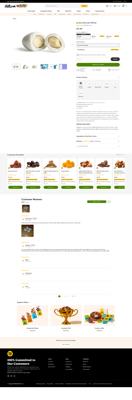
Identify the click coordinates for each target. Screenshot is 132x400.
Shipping (68, 366)
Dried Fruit (68, 11)
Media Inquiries (87, 366)
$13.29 (27, 177)
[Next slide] (6, 1)
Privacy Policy (50, 383)
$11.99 (62, 177)
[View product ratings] (15, 175)
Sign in (110, 5)
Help (125, 1)
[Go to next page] (75, 296)
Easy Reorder (51, 366)
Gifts (58, 11)
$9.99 (115, 177)
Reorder (119, 5)
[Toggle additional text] (24, 1)
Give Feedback (66, 344)
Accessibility (69, 369)
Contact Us (69, 361)
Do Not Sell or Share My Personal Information (76, 383)
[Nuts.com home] (16, 6)
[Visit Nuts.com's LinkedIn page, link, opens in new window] (14, 376)
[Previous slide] (5, 1)
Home (14, 18)
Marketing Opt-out (41, 383)
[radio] (83, 36)
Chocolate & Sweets (46, 11)
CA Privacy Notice (59, 383)
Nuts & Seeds (31, 11)
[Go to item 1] (26, 208)
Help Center (69, 364)
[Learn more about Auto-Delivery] (85, 42)
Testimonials (86, 369)
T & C (90, 383)
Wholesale (51, 364)
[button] (79, 25)
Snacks (79, 11)
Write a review (97, 201)
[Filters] (108, 201)
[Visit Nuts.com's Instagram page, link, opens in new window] (11, 376)
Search (84, 5)
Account (50, 361)
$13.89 (80, 177)
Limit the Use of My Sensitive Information (102, 383)
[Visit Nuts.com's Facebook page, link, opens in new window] (8, 376)
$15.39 (45, 177)
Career (84, 364)
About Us (85, 361)
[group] (16, 66)
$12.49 (10, 177)
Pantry (88, 11)
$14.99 (98, 177)
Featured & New (99, 11)
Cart (125, 5)
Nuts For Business (117, 1)
